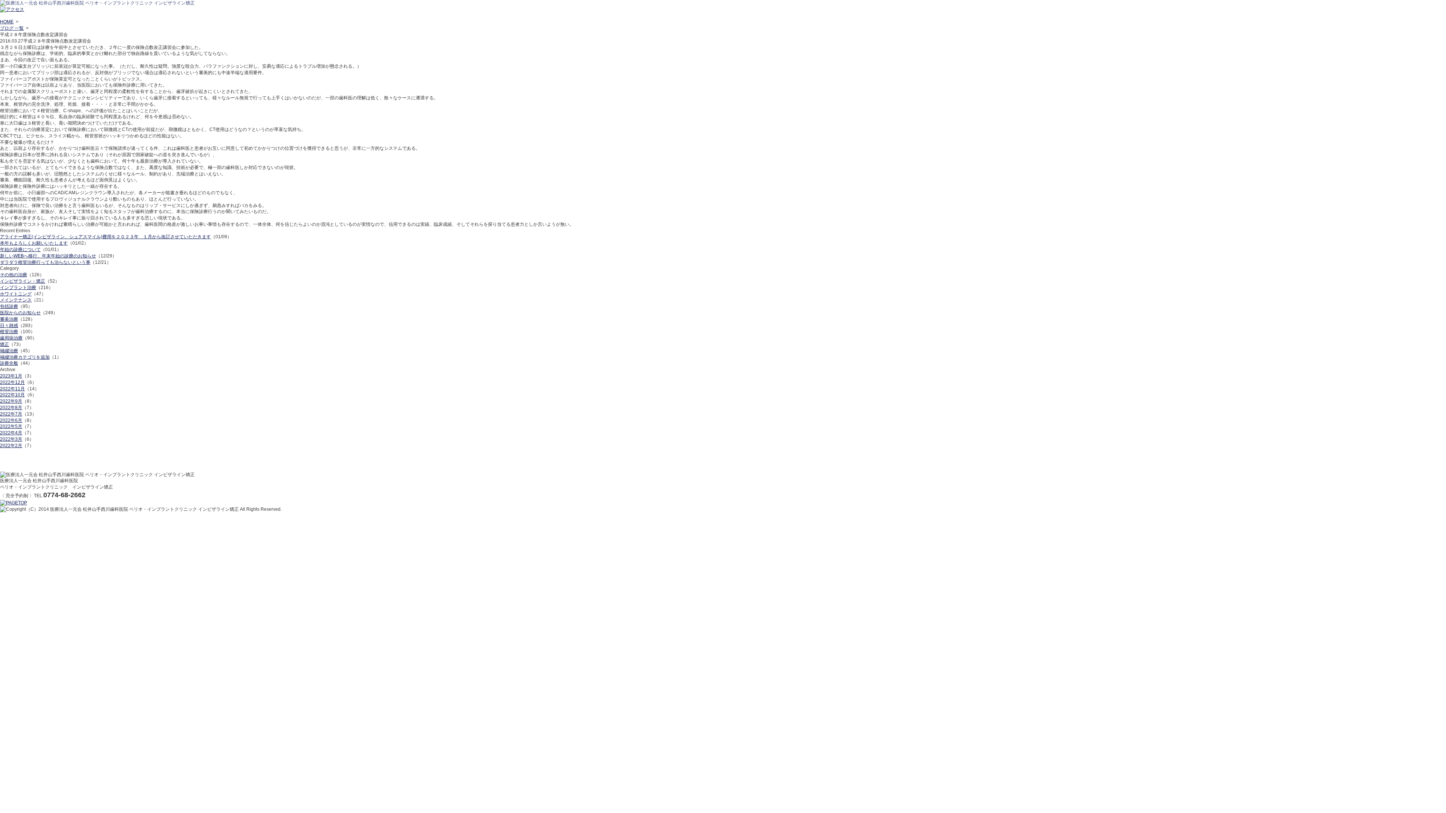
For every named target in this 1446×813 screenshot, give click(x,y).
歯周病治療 (11, 338)
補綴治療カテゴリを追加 (25, 357)
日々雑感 (9, 325)
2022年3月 (11, 439)
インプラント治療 (18, 287)
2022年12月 (12, 382)
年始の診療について (20, 249)
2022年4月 (11, 432)
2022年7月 (11, 414)
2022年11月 (12, 388)
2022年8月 (11, 407)
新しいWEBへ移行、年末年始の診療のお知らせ (48, 256)
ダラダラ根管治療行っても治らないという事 (45, 262)
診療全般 (9, 363)
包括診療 (9, 306)
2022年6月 (11, 420)
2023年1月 (11, 376)
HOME (7, 21)
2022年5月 (11, 426)
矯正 (4, 344)
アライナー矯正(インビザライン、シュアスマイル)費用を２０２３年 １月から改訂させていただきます (105, 236)
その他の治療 (13, 274)
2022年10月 (12, 394)
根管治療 (9, 331)
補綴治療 (9, 350)
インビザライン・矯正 (22, 281)
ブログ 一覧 (12, 28)
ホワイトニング (16, 294)
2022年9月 (11, 401)
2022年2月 (11, 445)
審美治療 (9, 319)
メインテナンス (16, 300)
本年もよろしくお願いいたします (34, 243)
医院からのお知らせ (20, 312)
